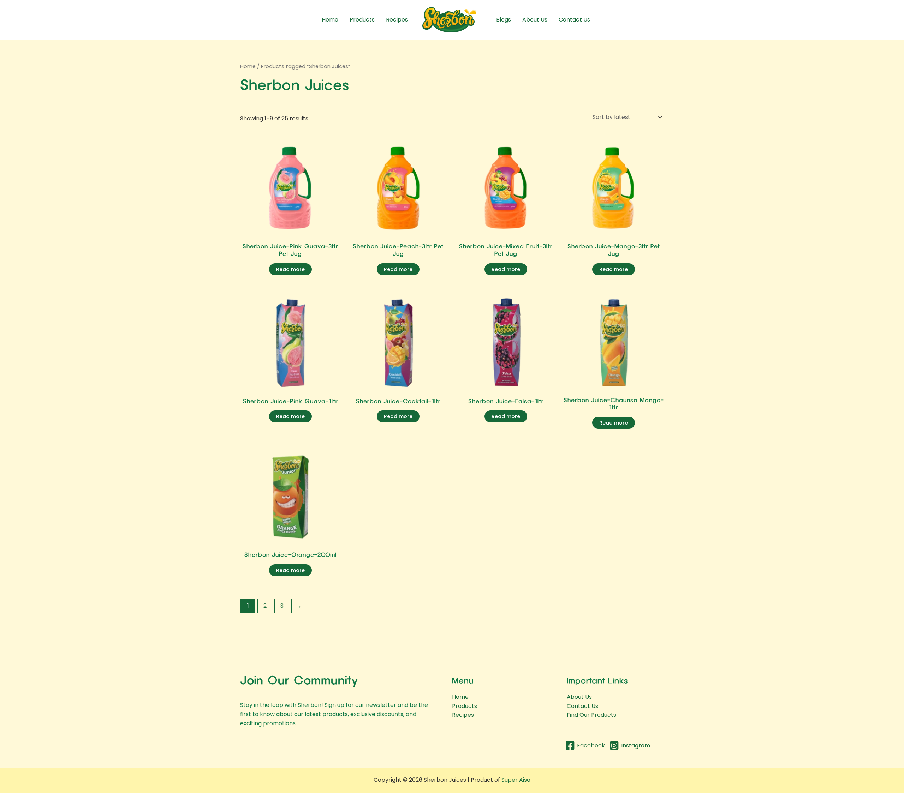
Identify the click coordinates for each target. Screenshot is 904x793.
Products (362, 20)
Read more (290, 269)
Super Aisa (515, 780)
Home (330, 20)
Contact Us (574, 20)
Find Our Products (591, 715)
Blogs (503, 20)
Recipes (397, 20)
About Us (534, 20)
